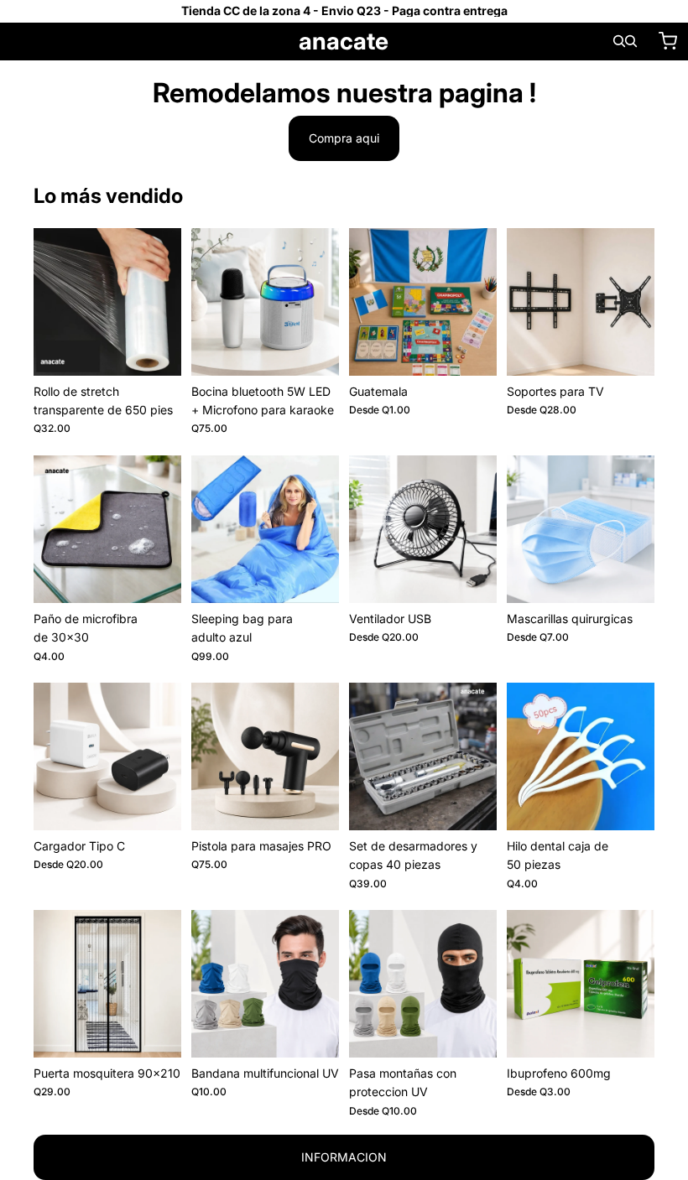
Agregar (169, 349)
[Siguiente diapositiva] (320, 301)
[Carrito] (667, 41)
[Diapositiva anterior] (209, 301)
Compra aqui (344, 138)
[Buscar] (619, 41)
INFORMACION (344, 1157)
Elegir (485, 349)
